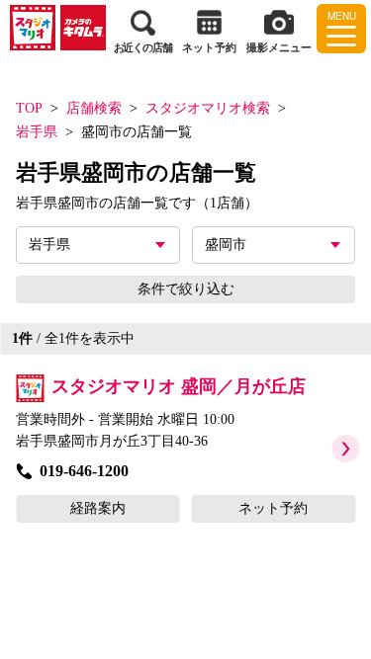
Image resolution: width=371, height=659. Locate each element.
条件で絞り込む (186, 289)
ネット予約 (273, 508)
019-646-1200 (84, 470)
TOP (29, 108)
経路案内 (98, 508)
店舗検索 (94, 108)
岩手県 (36, 131)
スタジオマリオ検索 (207, 108)
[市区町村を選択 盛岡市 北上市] (274, 245)
